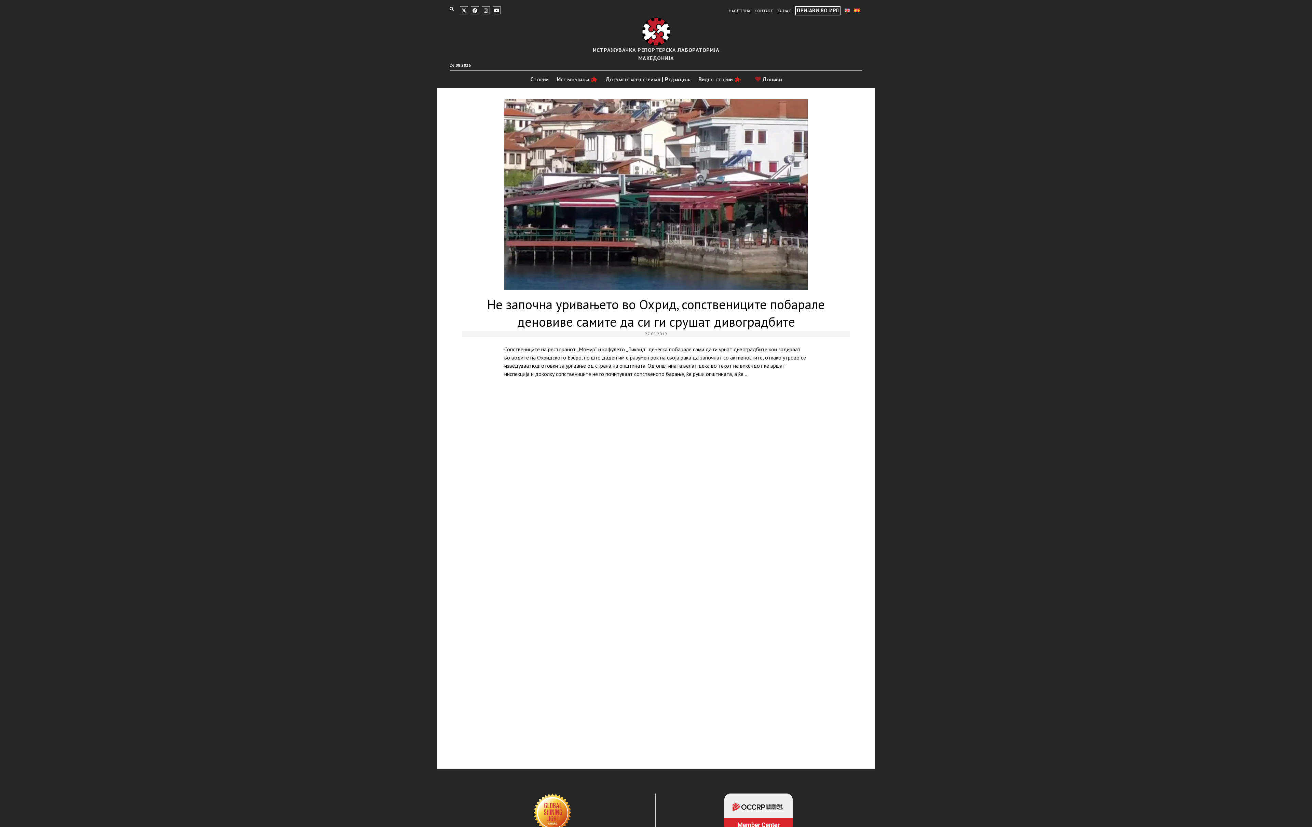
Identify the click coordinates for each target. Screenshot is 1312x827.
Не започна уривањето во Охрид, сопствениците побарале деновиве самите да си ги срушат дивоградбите (655, 194)
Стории (539, 79)
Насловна (740, 10)
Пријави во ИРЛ (818, 10)
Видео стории (715, 79)
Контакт (763, 10)
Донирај (771, 79)
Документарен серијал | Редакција (648, 79)
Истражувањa (573, 79)
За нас (784, 10)
